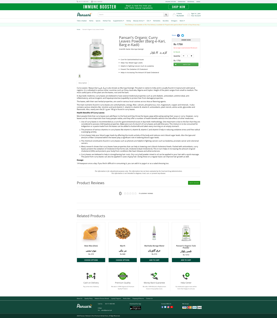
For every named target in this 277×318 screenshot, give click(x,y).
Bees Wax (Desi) (91, 246)
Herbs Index (126, 298)
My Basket (180, 16)
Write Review (194, 183)
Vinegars (174, 21)
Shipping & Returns (138, 298)
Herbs (91, 21)
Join (199, 13)
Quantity (177, 56)
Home (78, 29)
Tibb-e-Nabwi (82, 21)
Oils (148, 21)
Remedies (156, 21)
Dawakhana (181, 1)
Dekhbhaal (190, 1)
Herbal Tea (107, 21)
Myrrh (122, 246)
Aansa (198, 1)
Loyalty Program (116, 298)
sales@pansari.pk (106, 310)
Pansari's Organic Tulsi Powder (186, 247)
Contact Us (149, 298)
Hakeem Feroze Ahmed (102, 298)
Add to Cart (186, 64)
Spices (98, 21)
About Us (79, 298)
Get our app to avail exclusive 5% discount (185, 48)
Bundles (166, 21)
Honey (128, 21)
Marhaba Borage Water (154, 246)
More (182, 21)
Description (83, 83)
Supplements (118, 21)
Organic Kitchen (170, 1)
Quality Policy (89, 298)
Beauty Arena (138, 21)
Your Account (196, 16)
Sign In (193, 13)
